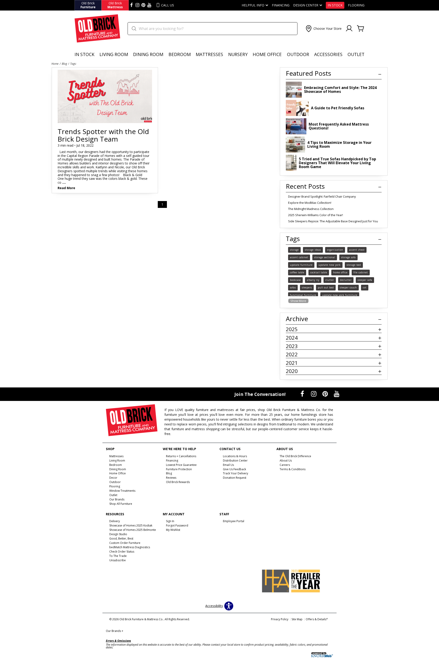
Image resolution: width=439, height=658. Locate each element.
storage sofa (348, 257)
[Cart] (360, 28)
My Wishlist (173, 530)
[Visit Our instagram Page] (137, 5)
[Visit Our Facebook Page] (303, 394)
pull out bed (326, 287)
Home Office (267, 54)
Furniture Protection (179, 469)
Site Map (297, 619)
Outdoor (298, 54)
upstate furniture (301, 264)
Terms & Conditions (292, 469)
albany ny (313, 280)
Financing (280, 5)
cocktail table (318, 272)
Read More (66, 188)
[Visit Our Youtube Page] (336, 394)
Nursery (238, 54)
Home (55, 63)
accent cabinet (299, 257)
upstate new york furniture (339, 295)
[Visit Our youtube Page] (149, 5)
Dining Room (148, 54)
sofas (293, 287)
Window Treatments (122, 491)
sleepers (307, 287)
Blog (64, 63)
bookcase (295, 280)
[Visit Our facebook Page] (131, 5)
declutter (346, 280)
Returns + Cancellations (181, 456)
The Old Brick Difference (295, 456)
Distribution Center (235, 460)
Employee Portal (233, 521)
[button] (323, 28)
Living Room (113, 54)
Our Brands (114, 631)
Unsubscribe (117, 560)
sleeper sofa (365, 280)
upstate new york (330, 264)
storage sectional (324, 257)
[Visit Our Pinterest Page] (325, 394)
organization (335, 249)
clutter (329, 280)
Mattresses (209, 54)
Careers (285, 465)
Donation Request (234, 478)
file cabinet (360, 272)
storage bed (354, 264)
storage (294, 249)
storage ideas (313, 249)
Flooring (356, 5)
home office (340, 272)
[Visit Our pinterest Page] (143, 5)
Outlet (356, 54)
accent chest (357, 249)
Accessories (328, 54)
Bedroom (180, 54)
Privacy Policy (279, 619)
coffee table (297, 272)
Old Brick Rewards (178, 482)
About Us (286, 460)
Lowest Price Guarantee (181, 465)
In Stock (335, 5)
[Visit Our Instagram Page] (314, 394)
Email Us (228, 465)
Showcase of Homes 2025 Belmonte (132, 530)
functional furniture (303, 295)
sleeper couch (348, 287)
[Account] (349, 28)
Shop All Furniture (120, 504)
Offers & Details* (317, 619)
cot (365, 287)
